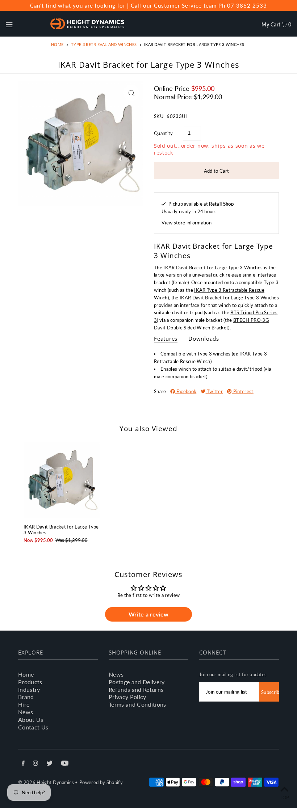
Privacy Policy (127, 696)
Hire (23, 704)
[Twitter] (49, 764)
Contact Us (33, 727)
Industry (29, 689)
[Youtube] (64, 764)
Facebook (185, 391)
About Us (30, 719)
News (25, 711)
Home (57, 44)
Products (30, 681)
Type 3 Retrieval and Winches (104, 44)
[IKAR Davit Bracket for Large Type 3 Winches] (62, 480)
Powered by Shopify (101, 782)
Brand (26, 696)
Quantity (163, 133)
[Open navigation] (24, 23)
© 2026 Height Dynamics (46, 782)
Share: (160, 391)
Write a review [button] (149, 614)
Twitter (214, 391)
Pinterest (242, 391)
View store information (187, 223)
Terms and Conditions (137, 704)
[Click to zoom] (131, 93)
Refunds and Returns (136, 689)
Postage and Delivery (137, 681)
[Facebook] (23, 764)
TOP (284, 797)
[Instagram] (35, 764)
